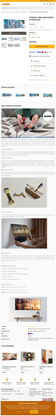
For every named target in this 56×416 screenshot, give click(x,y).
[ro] (51, 398)
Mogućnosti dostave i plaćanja (35, 394)
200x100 (41, 27)
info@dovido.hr (20, 394)
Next (24, 25)
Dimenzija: (32, 24)
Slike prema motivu (15, 12)
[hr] (49, 398)
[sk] (43, 398)
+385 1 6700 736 (7, 394)
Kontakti (44, 394)
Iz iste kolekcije (7, 346)
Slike (8, 12)
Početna (3, 12)
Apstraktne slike (24, 12)
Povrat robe (31, 395)
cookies (22, 407)
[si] (52, 398)
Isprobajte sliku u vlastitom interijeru (41, 56)
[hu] (45, 398)
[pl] (43, 400)
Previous (2, 358)
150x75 (36, 27)
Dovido (50, 80)
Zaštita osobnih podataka (34, 392)
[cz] (47, 398)
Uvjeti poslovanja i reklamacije (35, 391)
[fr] (51, 400)
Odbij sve (26, 411)
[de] (45, 400)
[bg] (52, 400)
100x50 (31, 27)
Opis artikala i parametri (11, 106)
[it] (47, 400)
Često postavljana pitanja (47, 392)
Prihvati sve (34, 411)
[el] (49, 400)
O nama (44, 391)
